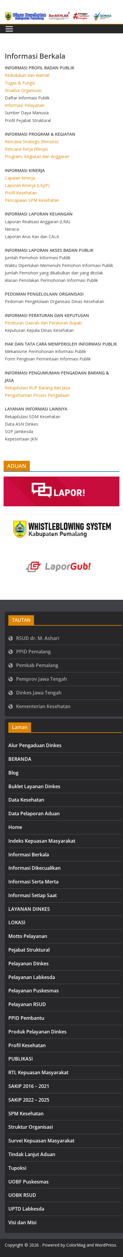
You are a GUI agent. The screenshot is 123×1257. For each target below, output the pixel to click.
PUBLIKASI (20, 1058)
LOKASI (16, 922)
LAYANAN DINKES (29, 909)
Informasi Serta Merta (33, 881)
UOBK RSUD (22, 1195)
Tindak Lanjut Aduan (31, 1154)
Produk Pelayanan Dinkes (37, 1031)
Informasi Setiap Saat (32, 895)
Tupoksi (17, 1168)
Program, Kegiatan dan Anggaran (37, 156)
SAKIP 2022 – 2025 (28, 1100)
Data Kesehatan (26, 800)
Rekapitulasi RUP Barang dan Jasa (37, 388)
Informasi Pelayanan (24, 105)
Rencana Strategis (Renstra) (32, 141)
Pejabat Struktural (29, 950)
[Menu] (9, 28)
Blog (13, 772)
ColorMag (75, 1245)
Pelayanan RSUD (27, 1004)
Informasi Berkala (28, 854)
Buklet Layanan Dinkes (34, 786)
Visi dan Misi (22, 1222)
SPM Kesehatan (26, 1113)
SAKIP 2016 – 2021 (28, 1086)
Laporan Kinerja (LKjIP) (27, 185)
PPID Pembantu (26, 1018)
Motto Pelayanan (27, 936)
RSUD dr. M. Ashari (37, 638)
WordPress (105, 1245)
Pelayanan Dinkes (28, 963)
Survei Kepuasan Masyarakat (41, 1140)
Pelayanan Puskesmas (33, 990)
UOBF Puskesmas (28, 1181)
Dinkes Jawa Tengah (38, 692)
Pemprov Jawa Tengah (41, 679)
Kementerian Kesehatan (43, 706)
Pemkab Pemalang (37, 665)
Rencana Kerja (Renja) (26, 149)
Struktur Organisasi (23, 90)
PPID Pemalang (33, 651)
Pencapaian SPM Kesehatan (32, 200)
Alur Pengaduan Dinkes (34, 745)
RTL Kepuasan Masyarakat (38, 1072)
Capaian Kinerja (20, 178)
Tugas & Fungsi (20, 83)
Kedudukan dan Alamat (27, 75)
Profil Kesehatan (21, 193)
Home (15, 827)
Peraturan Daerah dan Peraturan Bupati (43, 323)
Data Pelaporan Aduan (34, 813)
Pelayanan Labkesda (31, 977)
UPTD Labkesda (26, 1209)
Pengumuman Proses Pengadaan (37, 395)
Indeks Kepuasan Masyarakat (41, 841)
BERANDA (19, 759)
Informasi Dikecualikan (34, 868)
